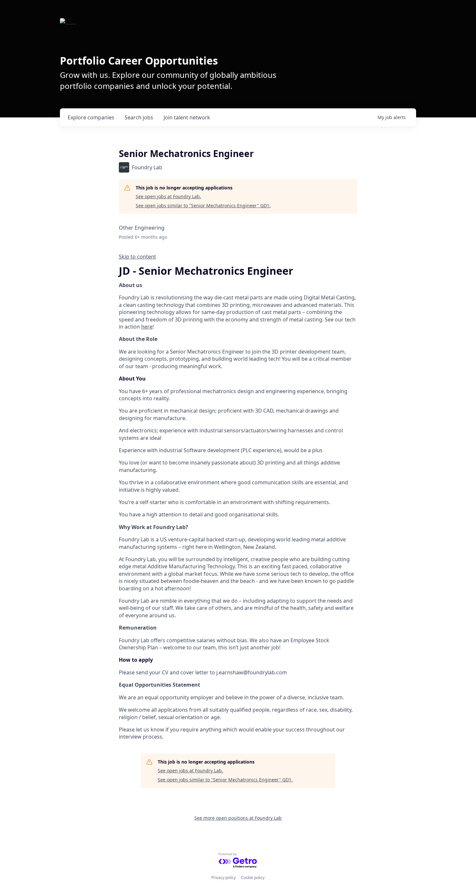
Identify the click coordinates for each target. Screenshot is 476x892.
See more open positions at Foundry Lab (238, 818)
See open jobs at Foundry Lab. (168, 196)
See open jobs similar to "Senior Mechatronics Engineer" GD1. (203, 205)
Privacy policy (223, 877)
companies (91, 117)
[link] (238, 256)
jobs (139, 117)
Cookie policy (253, 877)
